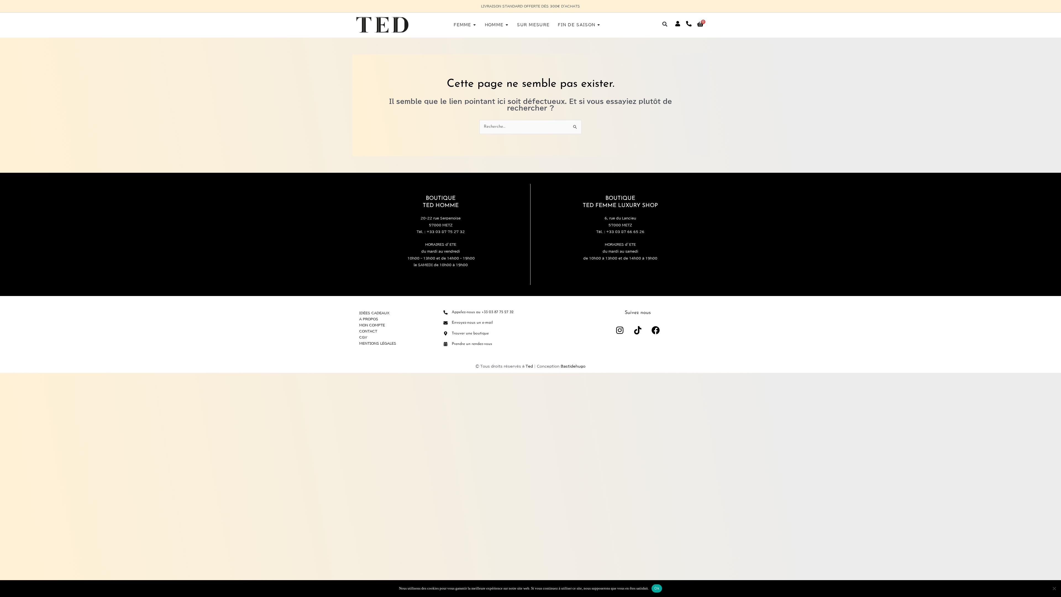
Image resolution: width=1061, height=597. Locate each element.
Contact (368, 331)
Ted (529, 366)
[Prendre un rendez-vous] (445, 344)
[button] (664, 23)
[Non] (1054, 588)
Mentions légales (377, 343)
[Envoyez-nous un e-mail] (445, 323)
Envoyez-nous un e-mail (472, 323)
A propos (368, 319)
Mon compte (372, 325)
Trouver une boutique (470, 333)
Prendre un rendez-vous (472, 344)
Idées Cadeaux (374, 313)
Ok (656, 588)
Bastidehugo (573, 366)
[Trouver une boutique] (445, 333)
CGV (363, 337)
